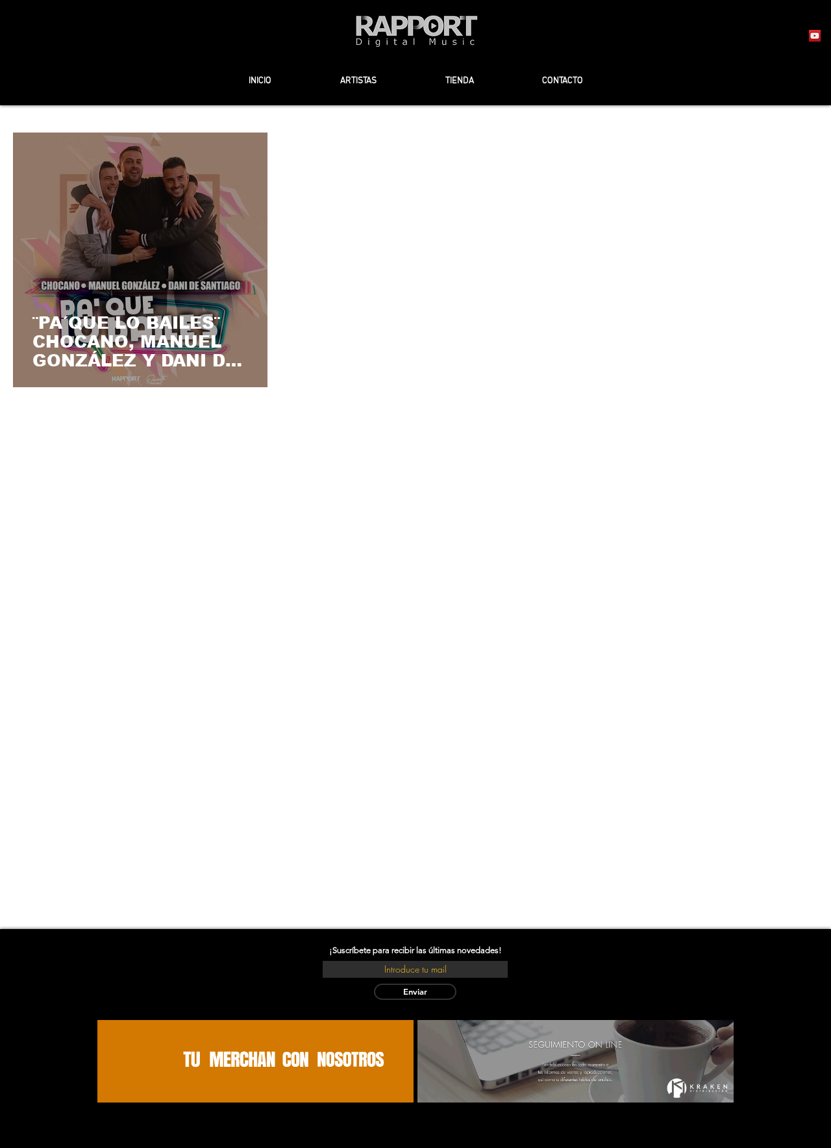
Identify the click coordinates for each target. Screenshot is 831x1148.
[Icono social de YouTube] (815, 36)
